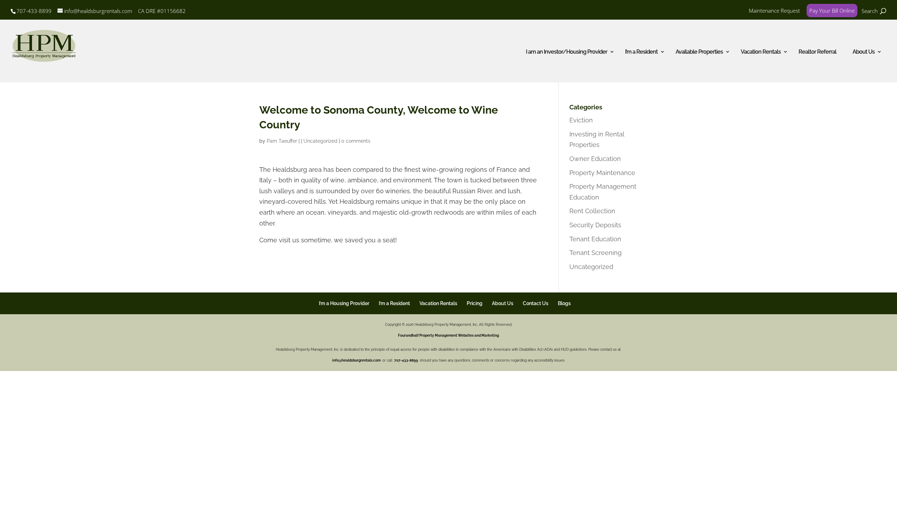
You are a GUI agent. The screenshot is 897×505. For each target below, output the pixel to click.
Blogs (564, 303)
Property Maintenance (602, 172)
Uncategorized (320, 141)
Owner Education (595, 158)
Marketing (490, 335)
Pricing (474, 303)
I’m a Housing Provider (344, 303)
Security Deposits (595, 225)
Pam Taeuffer (282, 141)
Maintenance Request (774, 10)
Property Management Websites (446, 335)
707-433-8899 (34, 10)
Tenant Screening (595, 252)
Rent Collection (592, 211)
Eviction (581, 120)
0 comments (355, 141)
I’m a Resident (641, 51)
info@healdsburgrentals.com (356, 360)
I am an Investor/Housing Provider (566, 51)
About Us (864, 51)
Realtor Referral (817, 51)
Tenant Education (595, 239)
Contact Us (535, 303)
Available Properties (699, 51)
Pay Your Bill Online (832, 10)
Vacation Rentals (438, 303)
